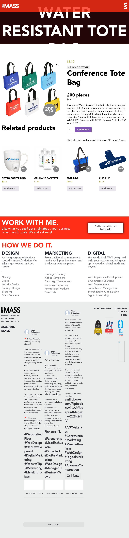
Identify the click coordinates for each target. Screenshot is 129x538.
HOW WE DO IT (107, 308)
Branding (7, 292)
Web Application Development (105, 277)
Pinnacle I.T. (52, 431)
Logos (5, 281)
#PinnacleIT (52, 451)
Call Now (73, 476)
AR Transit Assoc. (116, 140)
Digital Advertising (98, 295)
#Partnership (53, 438)
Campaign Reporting (56, 285)
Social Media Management (103, 288)
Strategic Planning (55, 274)
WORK (97, 308)
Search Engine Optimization (103, 292)
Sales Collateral (10, 295)
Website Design (10, 284)
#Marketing (34, 468)
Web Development (98, 284)
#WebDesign (33, 443)
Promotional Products (57, 289)
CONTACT (123, 311)
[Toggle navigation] (123, 6)
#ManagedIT (53, 468)
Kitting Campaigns (55, 278)
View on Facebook (31, 493)
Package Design (11, 288)
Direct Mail (51, 292)
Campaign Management (58, 281)
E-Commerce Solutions (101, 281)
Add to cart (83, 130)
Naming (6, 277)
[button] (57, 64)
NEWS (124, 308)
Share (41, 493)
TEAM (118, 308)
